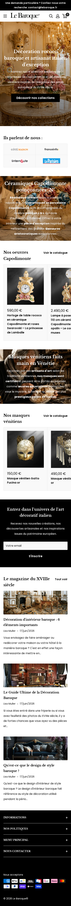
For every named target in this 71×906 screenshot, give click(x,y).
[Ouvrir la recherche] (51, 16)
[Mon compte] (57, 16)
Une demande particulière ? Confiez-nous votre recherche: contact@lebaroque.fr (35, 5)
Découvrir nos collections (35, 98)
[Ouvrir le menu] (5, 16)
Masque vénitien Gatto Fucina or (23, 480)
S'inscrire (35, 556)
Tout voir (61, 579)
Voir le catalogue (55, 253)
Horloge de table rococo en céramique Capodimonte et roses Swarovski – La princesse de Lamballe (25, 323)
